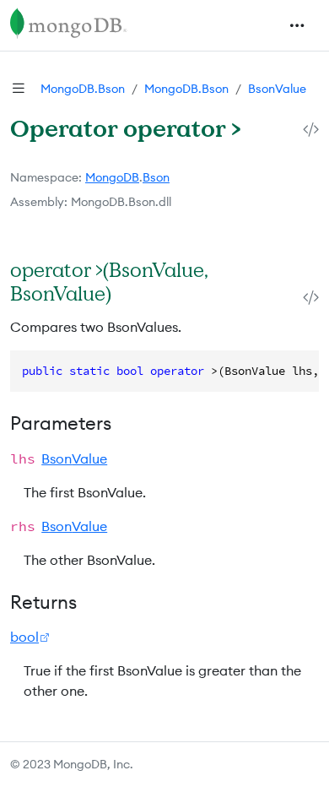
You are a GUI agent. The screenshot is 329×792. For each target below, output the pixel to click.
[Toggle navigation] (297, 25)
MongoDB (112, 177)
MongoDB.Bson (82, 88)
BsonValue (277, 88)
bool (24, 636)
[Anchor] (128, 293)
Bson (156, 177)
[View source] (311, 129)
